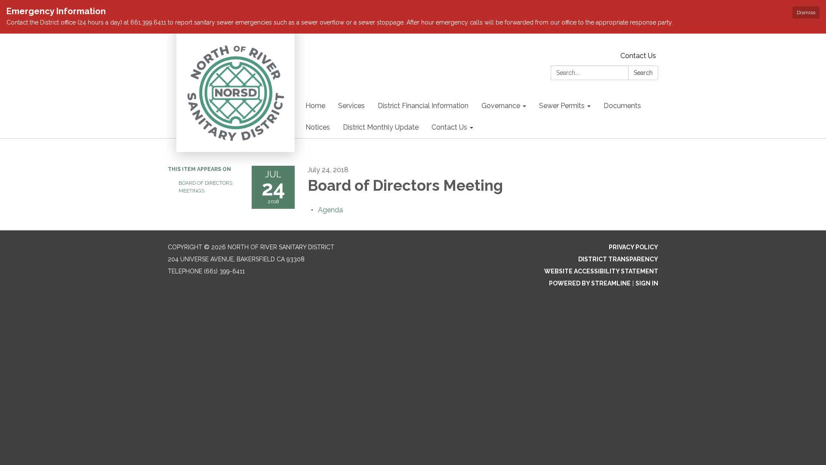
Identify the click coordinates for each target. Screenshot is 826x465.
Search (643, 72)
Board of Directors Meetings (205, 187)
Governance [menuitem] (500, 106)
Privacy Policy (633, 247)
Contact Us (638, 56)
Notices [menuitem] (317, 127)
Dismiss (806, 12)
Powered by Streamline (590, 283)
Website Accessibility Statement (601, 271)
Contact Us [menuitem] (449, 127)
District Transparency (618, 259)
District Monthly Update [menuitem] (381, 127)
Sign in (646, 283)
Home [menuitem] (315, 106)
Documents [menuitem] (622, 106)
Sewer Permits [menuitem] (562, 106)
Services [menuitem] (351, 106)
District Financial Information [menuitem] (423, 106)
